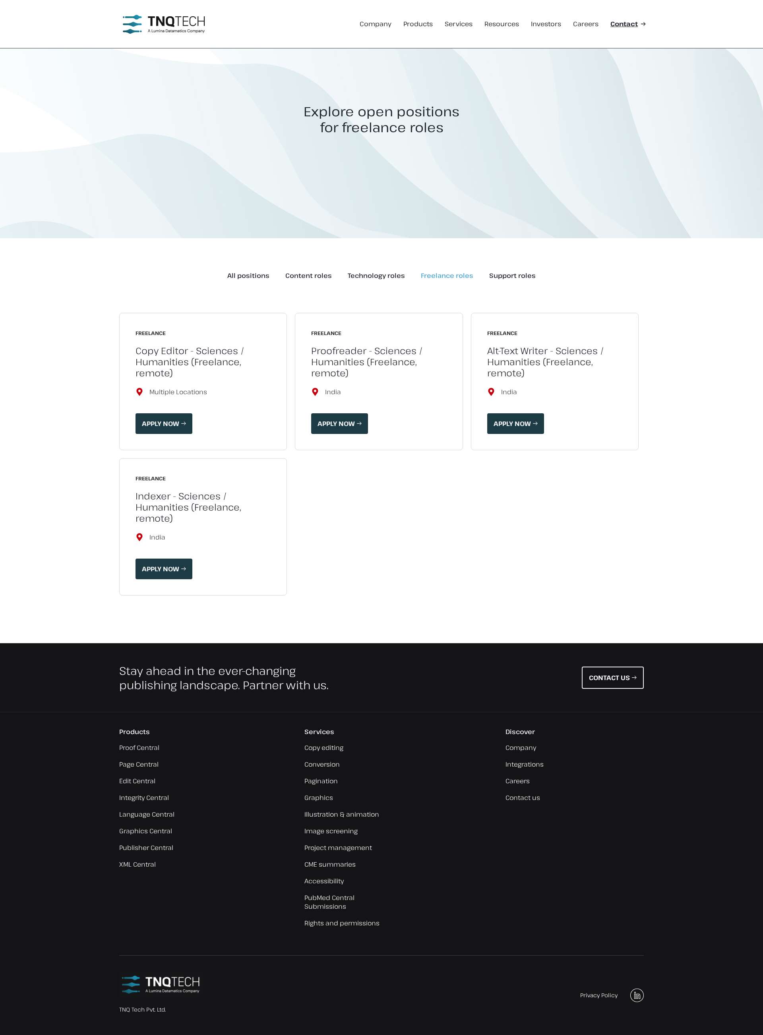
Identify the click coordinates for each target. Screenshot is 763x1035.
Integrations (524, 764)
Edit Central (137, 781)
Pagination (321, 781)
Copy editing (323, 747)
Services (459, 24)
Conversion (322, 764)
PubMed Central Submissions (329, 902)
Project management (338, 847)
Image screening (331, 831)
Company (375, 24)
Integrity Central (144, 797)
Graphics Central (145, 831)
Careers (585, 24)
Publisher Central (146, 847)
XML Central (137, 864)
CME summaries (330, 864)
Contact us (522, 797)
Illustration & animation (341, 814)
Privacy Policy (599, 995)
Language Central (146, 814)
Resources (501, 24)
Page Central (139, 764)
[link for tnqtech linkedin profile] (637, 995)
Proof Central (139, 747)
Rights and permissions (342, 923)
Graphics (318, 797)
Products (418, 24)
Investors (546, 24)
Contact (624, 24)
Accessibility (324, 881)
